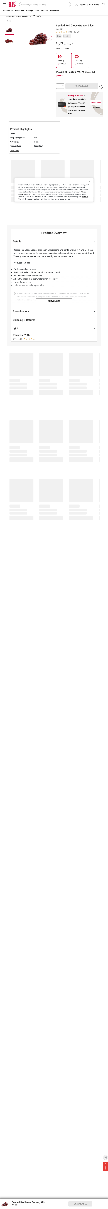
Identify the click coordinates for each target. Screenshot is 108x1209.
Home (9, 21)
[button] (101, 86)
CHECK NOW (96, 102)
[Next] (50, 38)
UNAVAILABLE (81, 86)
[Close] (90, 181)
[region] (54, 190)
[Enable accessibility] (105, 1157)
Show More (54, 301)
